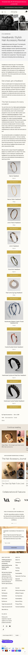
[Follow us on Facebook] (3, 626)
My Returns (4, 601)
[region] (14, 3)
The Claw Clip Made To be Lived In (13, 484)
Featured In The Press (20, 576)
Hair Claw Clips (5, 480)
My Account (4, 598)
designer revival (11, 48)
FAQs (16, 565)
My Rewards (4, 593)
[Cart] (25, 12)
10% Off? (4, 590)
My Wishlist (4, 595)
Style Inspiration (6, 33)
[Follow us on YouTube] (9, 626)
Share (3, 420)
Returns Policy (18, 601)
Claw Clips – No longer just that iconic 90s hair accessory (13, 446)
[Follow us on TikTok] (3, 629)
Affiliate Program (19, 593)
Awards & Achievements (18, 579)
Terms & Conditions (20, 606)
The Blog (17, 568)
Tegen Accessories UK (7, 604)
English (17, 635)
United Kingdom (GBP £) (7, 635)
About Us (17, 559)
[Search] (5, 12)
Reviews (17, 570)
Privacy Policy (18, 604)
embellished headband (12, 114)
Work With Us (5, 609)
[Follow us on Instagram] (6, 626)
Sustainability (18, 573)
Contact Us (18, 562)
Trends (15, 417)
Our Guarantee (18, 595)
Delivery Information (20, 590)
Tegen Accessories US (7, 606)
